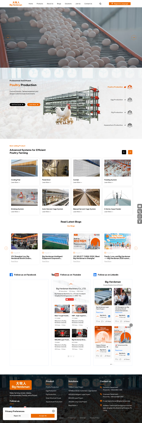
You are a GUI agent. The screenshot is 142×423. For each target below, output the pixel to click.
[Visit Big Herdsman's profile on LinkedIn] (98, 316)
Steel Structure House (53, 398)
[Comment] (100, 356)
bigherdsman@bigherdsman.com (119, 401)
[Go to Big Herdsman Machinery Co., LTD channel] (71, 284)
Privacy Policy (94, 418)
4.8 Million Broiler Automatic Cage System (82, 391)
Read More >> (73, 405)
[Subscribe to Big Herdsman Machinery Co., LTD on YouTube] (71, 299)
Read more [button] (99, 312)
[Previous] (124, 152)
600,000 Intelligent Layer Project (79, 394)
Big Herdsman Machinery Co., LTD (71, 288)
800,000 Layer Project (75, 398)
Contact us (72, 418)
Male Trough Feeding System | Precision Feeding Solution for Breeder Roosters (62, 315)
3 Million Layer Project (75, 387)
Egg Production (51, 391)
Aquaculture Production (54, 402)
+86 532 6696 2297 (116, 397)
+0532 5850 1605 (116, 390)
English (120, 3)
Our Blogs (71, 226)
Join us (61, 418)
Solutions (68, 4)
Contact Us (88, 4)
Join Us (77, 4)
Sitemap (83, 418)
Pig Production (51, 394)
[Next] (130, 152)
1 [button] (68, 356)
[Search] (100, 3)
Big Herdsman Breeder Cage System (79, 340)
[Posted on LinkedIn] (109, 316)
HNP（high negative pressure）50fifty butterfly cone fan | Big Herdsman (79, 315)
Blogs (59, 4)
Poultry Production (52, 387)
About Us (50, 4)
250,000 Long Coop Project (77, 402)
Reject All (17, 416)
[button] (8, 37)
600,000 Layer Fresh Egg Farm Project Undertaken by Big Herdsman (62, 340)
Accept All (42, 416)
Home (31, 4)
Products (40, 4)
